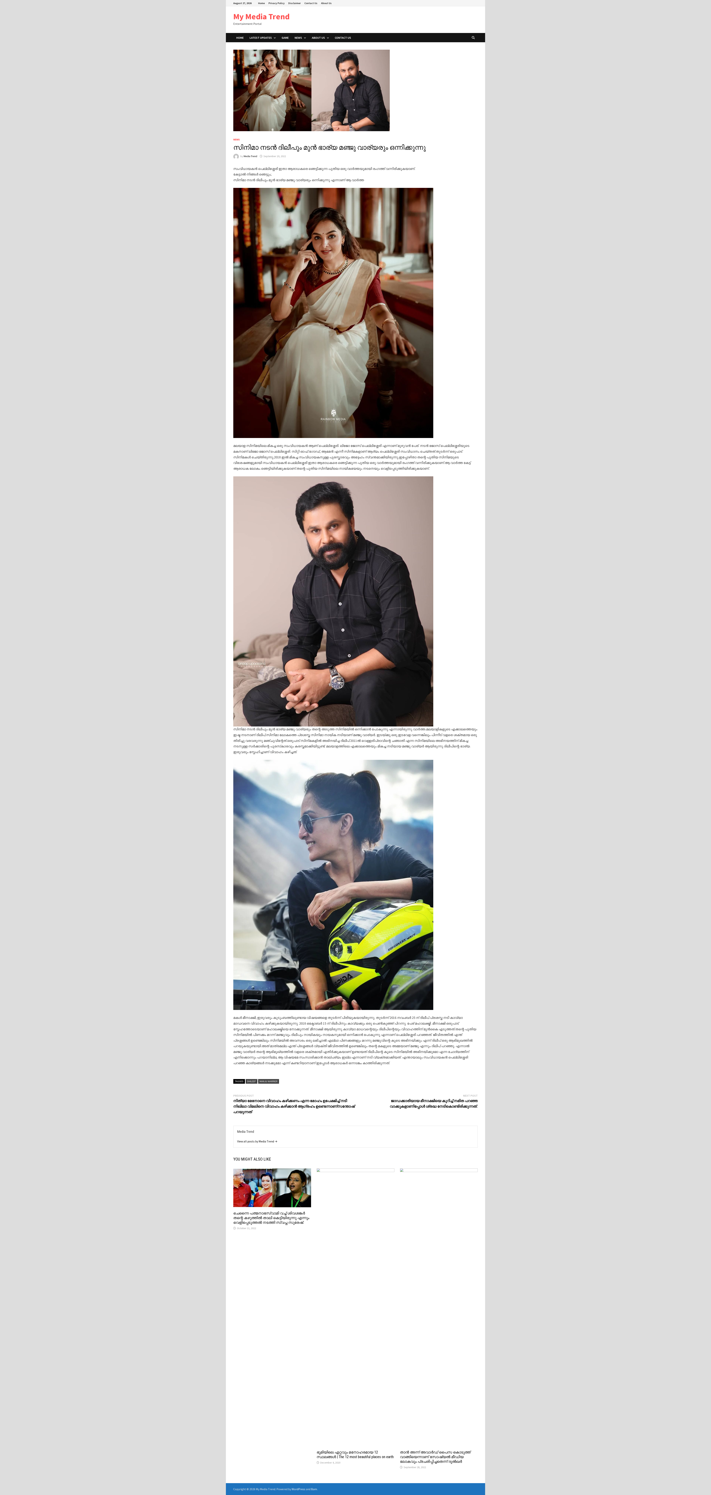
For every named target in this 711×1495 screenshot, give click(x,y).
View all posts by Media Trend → (257, 1141)
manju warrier (269, 1081)
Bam (314, 1489)
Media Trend (250, 156)
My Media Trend (261, 16)
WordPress (298, 1489)
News (298, 37)
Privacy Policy (276, 3)
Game (285, 37)
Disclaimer (294, 3)
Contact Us (310, 3)
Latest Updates (261, 37)
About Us (326, 3)
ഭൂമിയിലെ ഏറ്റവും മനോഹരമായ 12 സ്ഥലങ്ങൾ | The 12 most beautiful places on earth (355, 1454)
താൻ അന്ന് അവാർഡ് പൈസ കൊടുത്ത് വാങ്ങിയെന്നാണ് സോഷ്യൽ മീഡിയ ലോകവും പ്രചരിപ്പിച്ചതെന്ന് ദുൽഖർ (435, 1457)
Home (261, 3)
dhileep (251, 1081)
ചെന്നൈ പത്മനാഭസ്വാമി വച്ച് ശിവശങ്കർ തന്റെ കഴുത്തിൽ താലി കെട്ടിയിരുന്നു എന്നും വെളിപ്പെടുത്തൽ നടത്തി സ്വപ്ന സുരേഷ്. (271, 1218)
